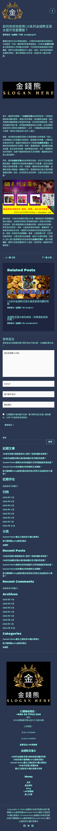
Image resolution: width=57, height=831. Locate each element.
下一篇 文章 (48, 258)
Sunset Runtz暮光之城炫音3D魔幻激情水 (21, 537)
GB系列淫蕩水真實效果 (28, 765)
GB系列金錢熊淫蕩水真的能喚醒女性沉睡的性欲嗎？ (24, 458)
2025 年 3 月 (8, 514)
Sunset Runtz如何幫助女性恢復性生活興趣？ (22, 467)
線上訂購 (28, 794)
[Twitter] (28, 826)
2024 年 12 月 (9, 526)
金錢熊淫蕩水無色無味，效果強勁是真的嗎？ (27, 318)
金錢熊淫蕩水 (28, 116)
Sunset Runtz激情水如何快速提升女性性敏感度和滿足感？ (28, 462)
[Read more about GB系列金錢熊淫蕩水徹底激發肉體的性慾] (28, 287)
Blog (28, 788)
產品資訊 (28, 785)
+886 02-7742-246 (28, 714)
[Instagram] (32, 826)
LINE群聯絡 (29, 791)
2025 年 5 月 (8, 505)
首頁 (28, 782)
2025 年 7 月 (8, 497)
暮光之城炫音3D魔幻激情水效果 (28, 768)
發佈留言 (6, 35)
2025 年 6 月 (8, 501)
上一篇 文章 (9, 258)
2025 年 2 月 (8, 518)
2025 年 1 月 (8, 522)
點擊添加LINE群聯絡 (28, 745)
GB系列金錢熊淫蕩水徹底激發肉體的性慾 (28, 302)
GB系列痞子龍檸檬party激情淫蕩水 (28, 760)
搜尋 (4, 438)
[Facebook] (24, 826)
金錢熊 (14, 35)
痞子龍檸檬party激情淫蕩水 (15, 541)
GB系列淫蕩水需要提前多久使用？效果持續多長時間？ (25, 454)
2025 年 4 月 (8, 510)
